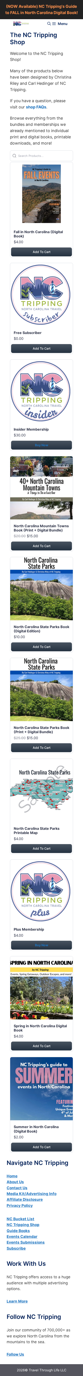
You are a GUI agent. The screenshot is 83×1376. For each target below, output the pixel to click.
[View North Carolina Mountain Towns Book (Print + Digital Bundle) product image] (41, 488)
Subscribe (16, 1248)
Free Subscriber (28, 332)
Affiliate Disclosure (25, 1199)
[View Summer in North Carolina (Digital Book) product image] (41, 1089)
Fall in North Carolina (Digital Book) (38, 234)
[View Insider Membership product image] (41, 392)
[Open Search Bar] (49, 23)
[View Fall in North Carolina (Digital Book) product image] (41, 194)
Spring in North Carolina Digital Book (40, 1028)
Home (12, 1176)
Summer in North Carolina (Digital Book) (36, 1129)
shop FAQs (36, 107)
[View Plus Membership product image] (41, 892)
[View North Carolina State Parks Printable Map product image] (41, 791)
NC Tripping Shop (23, 1224)
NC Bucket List (20, 1219)
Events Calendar (22, 1236)
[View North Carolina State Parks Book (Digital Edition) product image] (41, 589)
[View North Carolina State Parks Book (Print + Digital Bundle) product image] (41, 690)
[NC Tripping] (21, 23)
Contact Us (17, 1188)
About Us (15, 1182)
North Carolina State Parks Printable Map (37, 830)
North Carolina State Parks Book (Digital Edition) (41, 629)
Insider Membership (31, 429)
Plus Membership (29, 929)
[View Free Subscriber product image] (41, 295)
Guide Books (18, 1231)
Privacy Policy (20, 1205)
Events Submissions (26, 1242)
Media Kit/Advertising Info (31, 1193)
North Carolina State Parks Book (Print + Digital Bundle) (41, 729)
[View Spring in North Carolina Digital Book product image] (41, 988)
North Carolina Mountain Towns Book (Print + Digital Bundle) (41, 528)
